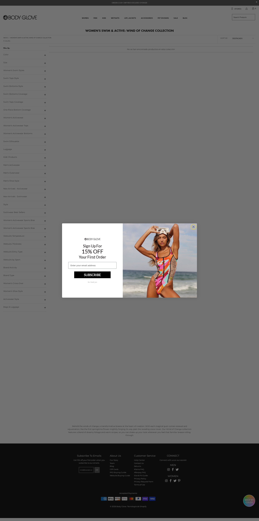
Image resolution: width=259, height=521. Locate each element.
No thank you (92, 282)
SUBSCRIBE (92, 275)
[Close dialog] (193, 226)
